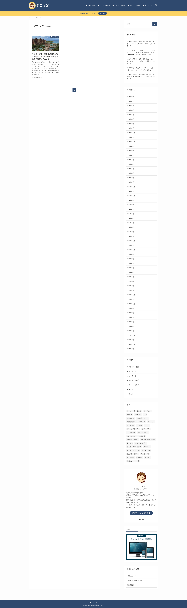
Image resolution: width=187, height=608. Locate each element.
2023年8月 (130, 259)
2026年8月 (130, 97)
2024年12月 (131, 187)
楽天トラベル (133, 394)
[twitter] (140, 519)
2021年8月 (130, 340)
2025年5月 (130, 164)
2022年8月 (130, 313)
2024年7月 (130, 209)
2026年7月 (130, 101)
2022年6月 (130, 322)
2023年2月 (130, 286)
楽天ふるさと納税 (140, 443)
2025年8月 (130, 151)
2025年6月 (130, 160)
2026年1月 (130, 128)
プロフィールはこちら (140, 513)
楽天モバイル (145, 454)
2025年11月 (131, 137)
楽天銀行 (147, 457)
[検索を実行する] (154, 24)
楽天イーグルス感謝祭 (134, 447)
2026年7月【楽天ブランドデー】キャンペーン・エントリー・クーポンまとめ (141, 69)
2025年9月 (130, 146)
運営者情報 (130, 585)
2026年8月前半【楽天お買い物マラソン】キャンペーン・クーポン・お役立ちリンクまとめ (141, 61)
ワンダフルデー (132, 436)
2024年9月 (130, 200)
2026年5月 (130, 110)
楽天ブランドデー (132, 454)
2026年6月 (130, 106)
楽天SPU (130, 443)
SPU (145, 414)
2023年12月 (131, 241)
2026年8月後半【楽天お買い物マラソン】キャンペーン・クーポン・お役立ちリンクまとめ (141, 44)
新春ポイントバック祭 (148, 439)
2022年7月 (130, 317)
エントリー (151, 422)
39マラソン (147, 411)
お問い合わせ (131, 576)
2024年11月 (131, 191)
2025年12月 (131, 133)
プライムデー (131, 432)
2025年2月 (130, 178)
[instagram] (143, 519)
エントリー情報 (134, 367)
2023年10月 (131, 250)
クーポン (139, 425)
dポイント (138, 414)
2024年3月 (130, 227)
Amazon (129, 414)
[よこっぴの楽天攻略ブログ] (38, 5)
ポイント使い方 (134, 380)
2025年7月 (130, 155)
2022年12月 (131, 295)
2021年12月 (131, 335)
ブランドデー (146, 429)
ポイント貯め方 (134, 385)
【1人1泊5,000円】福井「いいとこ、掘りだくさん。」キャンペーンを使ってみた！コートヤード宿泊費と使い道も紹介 (141, 52)
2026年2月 (130, 124)
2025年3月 (130, 173)
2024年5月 (130, 218)
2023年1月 (130, 290)
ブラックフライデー (133, 429)
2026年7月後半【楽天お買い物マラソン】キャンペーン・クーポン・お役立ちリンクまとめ (141, 77)
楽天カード (147, 447)
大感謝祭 (142, 436)
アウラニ (142, 422)
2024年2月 (130, 232)
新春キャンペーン (132, 439)
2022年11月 (131, 299)
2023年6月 (130, 268)
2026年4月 (130, 115)
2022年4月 (130, 331)
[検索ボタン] (156, 5)
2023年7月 (130, 263)
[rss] (96, 602)
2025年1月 (130, 182)
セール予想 (132, 376)
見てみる (102, 13)
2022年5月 (130, 326)
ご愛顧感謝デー (132, 422)
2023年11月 (131, 245)
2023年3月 (130, 281)
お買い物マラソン (142, 418)
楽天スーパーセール (133, 450)
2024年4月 (130, 223)
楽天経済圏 (130, 457)
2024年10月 (131, 196)
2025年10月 (131, 142)
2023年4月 (130, 277)
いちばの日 (130, 418)
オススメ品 (132, 371)
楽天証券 (139, 457)
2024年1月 (130, 236)
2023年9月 (130, 254)
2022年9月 (130, 308)
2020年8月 (130, 349)
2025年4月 (130, 169)
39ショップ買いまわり (134, 411)
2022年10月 (131, 304)
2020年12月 (131, 344)
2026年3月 (130, 119)
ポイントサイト (143, 432)
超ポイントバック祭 (133, 461)
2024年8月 (130, 205)
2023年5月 (130, 272)
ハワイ (147, 425)
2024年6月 (130, 214)
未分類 (131, 389)
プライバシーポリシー (134, 580)
